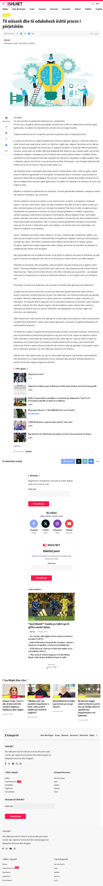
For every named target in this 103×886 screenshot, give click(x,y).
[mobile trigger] (5, 3)
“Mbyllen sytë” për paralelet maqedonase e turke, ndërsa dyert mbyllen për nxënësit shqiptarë (38, 707)
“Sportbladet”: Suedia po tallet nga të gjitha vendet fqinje (48, 625)
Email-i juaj (32, 489)
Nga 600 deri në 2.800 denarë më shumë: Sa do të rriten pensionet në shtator (59, 434)
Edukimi (28, 451)
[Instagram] (57, 527)
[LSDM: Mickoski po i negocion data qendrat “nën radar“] (20, 425)
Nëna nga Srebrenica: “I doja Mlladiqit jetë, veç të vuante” (51, 410)
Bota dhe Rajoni (33, 414)
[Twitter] (45, 527)
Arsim (6, 15)
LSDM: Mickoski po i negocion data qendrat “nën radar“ (50, 422)
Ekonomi (64, 735)
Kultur (92, 735)
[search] (93, 4)
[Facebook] (33, 527)
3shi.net (7, 40)
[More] (33, 34)
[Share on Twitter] (21, 34)
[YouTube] (11, 849)
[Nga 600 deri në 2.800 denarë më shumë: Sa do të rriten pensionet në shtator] (20, 437)
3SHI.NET (14, 3)
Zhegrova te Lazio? (36, 374)
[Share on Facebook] (17, 34)
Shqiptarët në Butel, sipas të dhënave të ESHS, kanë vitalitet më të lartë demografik (62, 386)
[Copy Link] (25, 34)
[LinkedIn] (20, 764)
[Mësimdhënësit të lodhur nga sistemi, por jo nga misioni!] (64, 691)
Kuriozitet (84, 735)
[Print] (29, 34)
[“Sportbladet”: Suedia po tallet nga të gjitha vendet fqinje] (51, 607)
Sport (30, 378)
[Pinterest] (13, 764)
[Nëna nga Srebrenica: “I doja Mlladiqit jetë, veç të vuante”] (20, 413)
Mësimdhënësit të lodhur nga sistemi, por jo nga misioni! (64, 704)
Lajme (30, 390)
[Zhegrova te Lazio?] (20, 377)
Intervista (74, 735)
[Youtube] (69, 527)
